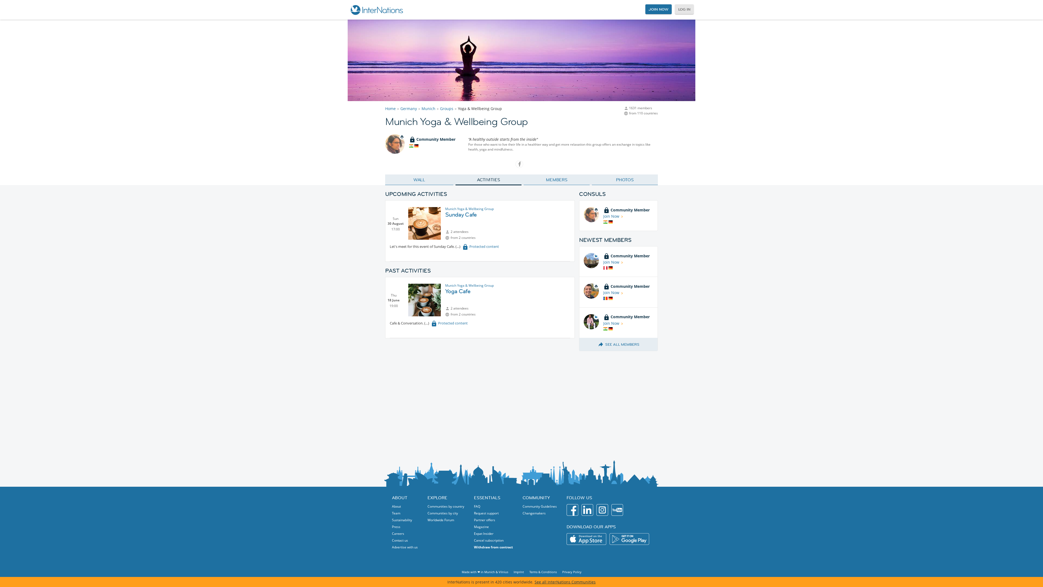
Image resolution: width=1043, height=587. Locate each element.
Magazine (481, 526)
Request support (486, 513)
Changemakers (534, 513)
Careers (398, 533)
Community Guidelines (540, 506)
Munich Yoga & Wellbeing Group (469, 209)
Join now (658, 9)
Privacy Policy (572, 572)
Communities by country (446, 506)
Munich (428, 108)
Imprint (519, 572)
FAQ (477, 506)
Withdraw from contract (493, 547)
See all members (622, 344)
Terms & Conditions (543, 572)
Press (396, 526)
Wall (419, 179)
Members (556, 179)
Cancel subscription (489, 540)
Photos (625, 179)
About (396, 506)
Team (396, 513)
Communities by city (443, 513)
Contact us (400, 540)
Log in (684, 9)
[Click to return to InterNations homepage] (376, 10)
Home (390, 108)
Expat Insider (484, 533)
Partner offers (484, 520)
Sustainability (402, 520)
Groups (446, 108)
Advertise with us (405, 547)
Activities (488, 179)
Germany (408, 108)
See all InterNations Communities (565, 582)
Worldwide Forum (441, 520)
